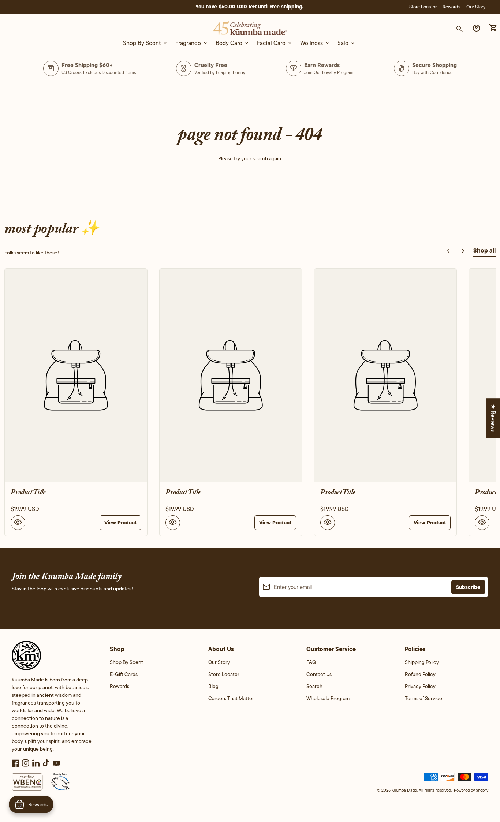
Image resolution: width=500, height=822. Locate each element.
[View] (76, 375)
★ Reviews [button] (493, 418)
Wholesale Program (328, 698)
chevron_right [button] (463, 251)
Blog (213, 686)
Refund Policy (420, 674)
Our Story (475, 6)
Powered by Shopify (471, 790)
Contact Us (319, 674)
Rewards (451, 6)
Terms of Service (423, 698)
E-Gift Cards (124, 674)
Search (314, 686)
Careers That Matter (231, 698)
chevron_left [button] (448, 251)
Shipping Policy (422, 662)
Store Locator (423, 6)
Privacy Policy (420, 686)
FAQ (311, 662)
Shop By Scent (126, 662)
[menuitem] (151, 664)
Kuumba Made (404, 790)
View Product (120, 523)
